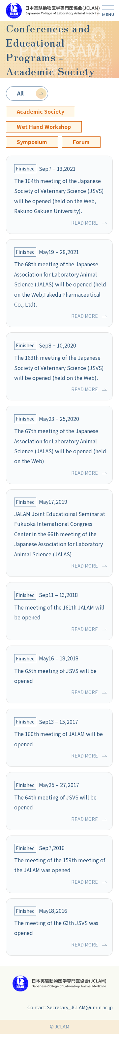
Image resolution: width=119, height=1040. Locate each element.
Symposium (32, 142)
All (20, 93)
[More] (108, 10)
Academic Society (40, 111)
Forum (81, 142)
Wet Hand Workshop (44, 127)
